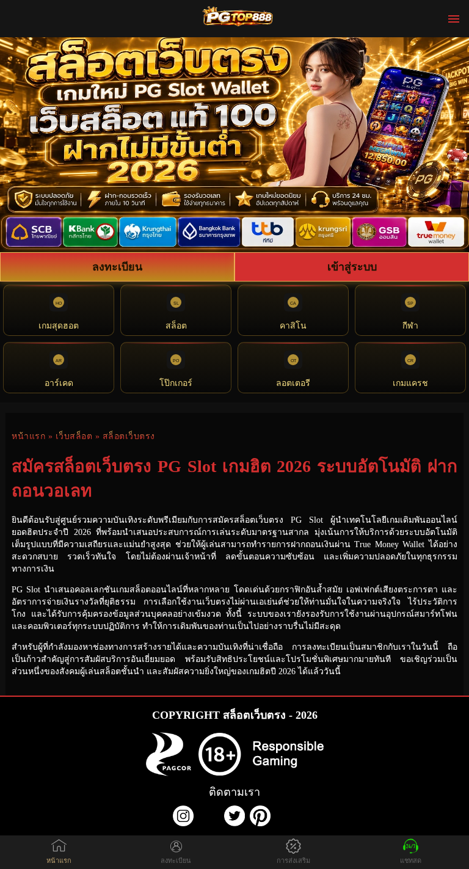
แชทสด (410, 860)
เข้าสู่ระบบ (352, 267)
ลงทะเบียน (117, 267)
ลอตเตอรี (293, 383)
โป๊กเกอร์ (175, 383)
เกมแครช (410, 383)
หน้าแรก (28, 436)
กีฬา (410, 325)
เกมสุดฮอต (58, 325)
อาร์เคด (59, 383)
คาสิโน (293, 325)
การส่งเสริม (293, 860)
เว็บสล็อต (74, 436)
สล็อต (176, 325)
